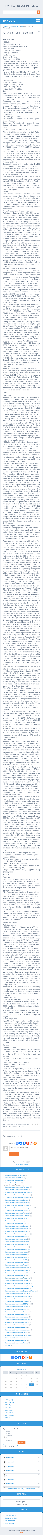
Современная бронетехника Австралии (17, 1187)
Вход (26, 1164)
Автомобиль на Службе (12, 1183)
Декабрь (17, 26)
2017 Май (8, 1407)
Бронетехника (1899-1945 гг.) (14, 1178)
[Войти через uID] (17, 1143)
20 (6, 1385)
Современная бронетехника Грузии (16, 1221)
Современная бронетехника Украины (16, 1317)
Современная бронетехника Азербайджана (18, 1192)
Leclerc (8, 1433)
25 (22, 26)
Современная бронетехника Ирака (16, 1236)
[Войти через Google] (31, 1143)
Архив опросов (16, 1445)
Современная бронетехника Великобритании (19, 1208)
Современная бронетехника (14, 1180)
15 (16, 1382)
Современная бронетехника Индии (16, 1231)
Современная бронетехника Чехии (16, 1327)
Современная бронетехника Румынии (17, 1288)
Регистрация (19, 1164)
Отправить (14, 1154)
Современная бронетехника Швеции (16, 1332)
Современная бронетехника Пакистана (17, 1124)
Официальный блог (11, 1515)
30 (21, 1388)
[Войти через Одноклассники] (35, 1143)
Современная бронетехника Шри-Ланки (17, 1335)
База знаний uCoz (10, 1523)
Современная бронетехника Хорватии (17, 1325)
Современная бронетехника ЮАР (15, 1340)
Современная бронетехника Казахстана (17, 1249)
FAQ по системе (10, 1520)
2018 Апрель (9, 1410)
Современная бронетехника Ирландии (17, 1241)
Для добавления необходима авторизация (21, 1488)
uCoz (21, 1532)
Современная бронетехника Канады (16, 1252)
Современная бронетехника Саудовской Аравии (20, 1291)
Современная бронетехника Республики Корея (20, 1286)
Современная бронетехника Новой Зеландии (19, 1273)
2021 (11, 26)
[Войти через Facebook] (24, 1143)
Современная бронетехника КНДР (16, 1260)
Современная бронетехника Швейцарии (17, 1330)
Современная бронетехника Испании (16, 1244)
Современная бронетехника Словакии (17, 1299)
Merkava (8, 1438)
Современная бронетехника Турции (16, 1314)
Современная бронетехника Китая (16, 1257)
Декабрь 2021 (21, 1369)
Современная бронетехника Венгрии (16, 1210)
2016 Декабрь (9, 1400)
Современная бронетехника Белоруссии (18, 1197)
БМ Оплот (9, 1440)
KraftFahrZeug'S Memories (21, 5)
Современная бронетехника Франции (16, 1322)
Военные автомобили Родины (14, 1175)
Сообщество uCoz (11, 1518)
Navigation (10, 20)
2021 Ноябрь (9, 1413)
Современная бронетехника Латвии (16, 1262)
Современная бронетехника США (15, 1309)
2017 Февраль (9, 1402)
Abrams (8, 1431)
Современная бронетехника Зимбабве (17, 1226)
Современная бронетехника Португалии (17, 1283)
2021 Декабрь (9, 1415)
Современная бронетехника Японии (16, 1343)
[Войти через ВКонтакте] (20, 1143)
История (7, 1345)
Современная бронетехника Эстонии (16, 1338)
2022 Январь (9, 1418)
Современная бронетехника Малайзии (17, 1267)
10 (26, 1379)
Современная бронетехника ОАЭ (15, 1275)
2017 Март (8, 1405)
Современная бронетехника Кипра (16, 1254)
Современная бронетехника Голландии (17, 1215)
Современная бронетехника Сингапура (17, 1296)
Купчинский (13, 1126)
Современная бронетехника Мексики (16, 1270)
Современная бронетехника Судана (16, 1306)
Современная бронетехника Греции (16, 1218)
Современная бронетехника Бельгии (16, 1200)
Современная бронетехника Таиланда (17, 1312)
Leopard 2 (9, 1435)
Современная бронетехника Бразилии (17, 1205)
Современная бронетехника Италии (16, 1247)
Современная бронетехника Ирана (16, 1239)
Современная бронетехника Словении (17, 1301)
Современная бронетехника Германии (17, 1213)
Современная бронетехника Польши (16, 1280)
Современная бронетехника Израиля (16, 1228)
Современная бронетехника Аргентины (17, 1195)
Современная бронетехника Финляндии (17, 1319)
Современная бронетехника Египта (16, 1223)
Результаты (6, 1445)
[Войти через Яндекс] (27, 1143)
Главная (5, 26)
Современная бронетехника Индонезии (17, 1234)
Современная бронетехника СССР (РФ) (17, 1304)
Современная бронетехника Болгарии (17, 1202)
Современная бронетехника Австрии (16, 1189)
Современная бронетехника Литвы (16, 1265)
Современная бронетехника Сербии (16, 1293)
